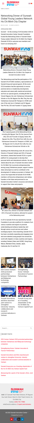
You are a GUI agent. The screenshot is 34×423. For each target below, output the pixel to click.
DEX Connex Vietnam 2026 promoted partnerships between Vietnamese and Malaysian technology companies (8, 276)
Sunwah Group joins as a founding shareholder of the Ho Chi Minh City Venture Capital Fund (25, 303)
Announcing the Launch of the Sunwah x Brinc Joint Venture (17, 374)
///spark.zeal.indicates (24, 404)
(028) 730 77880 (19, 402)
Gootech (20, 415)
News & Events (5, 8)
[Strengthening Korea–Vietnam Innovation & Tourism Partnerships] (25, 262)
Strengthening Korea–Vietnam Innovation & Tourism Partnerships (14, 349)
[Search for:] (17, 328)
